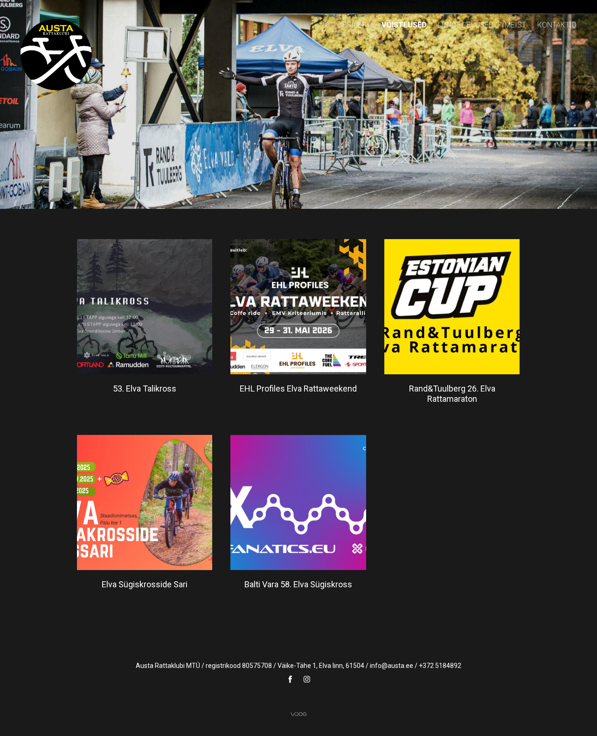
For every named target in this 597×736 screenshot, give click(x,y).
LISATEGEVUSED (465, 25)
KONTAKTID (556, 25)
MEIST (515, 25)
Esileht (356, 25)
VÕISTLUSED (404, 25)
